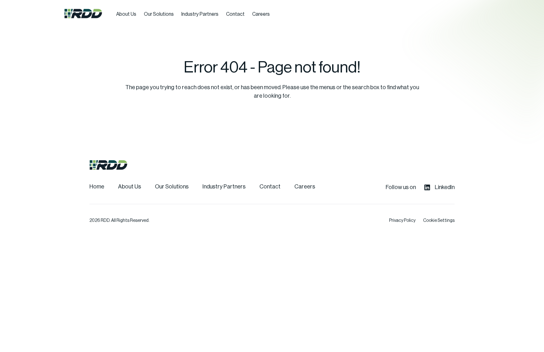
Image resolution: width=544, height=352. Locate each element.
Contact (235, 14)
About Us (126, 14)
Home (96, 186)
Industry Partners (199, 14)
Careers (261, 14)
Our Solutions (159, 14)
